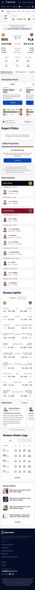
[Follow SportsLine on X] (13, 574)
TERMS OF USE (4, 554)
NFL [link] (16, 6)
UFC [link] (11, 6)
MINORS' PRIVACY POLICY (7, 551)
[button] (6, 18)
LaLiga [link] (29, 6)
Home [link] (8, 11)
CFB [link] (22, 6)
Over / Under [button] (21, 298)
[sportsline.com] (10, 2)
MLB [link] (5, 6)
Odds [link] (23, 11)
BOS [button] (10, 440)
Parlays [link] (14, 11)
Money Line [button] (13, 298)
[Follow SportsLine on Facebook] (10, 574)
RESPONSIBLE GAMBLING (7, 545)
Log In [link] (20, 2)
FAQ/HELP (3, 562)
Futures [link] (28, 11)
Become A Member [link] (28, 2)
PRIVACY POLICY (5, 548)
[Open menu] (2, 2)
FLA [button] (24, 440)
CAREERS (3, 565)
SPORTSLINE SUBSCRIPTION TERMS (9, 557)
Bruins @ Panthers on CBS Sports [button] (19, 29)
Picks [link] (18, 11)
